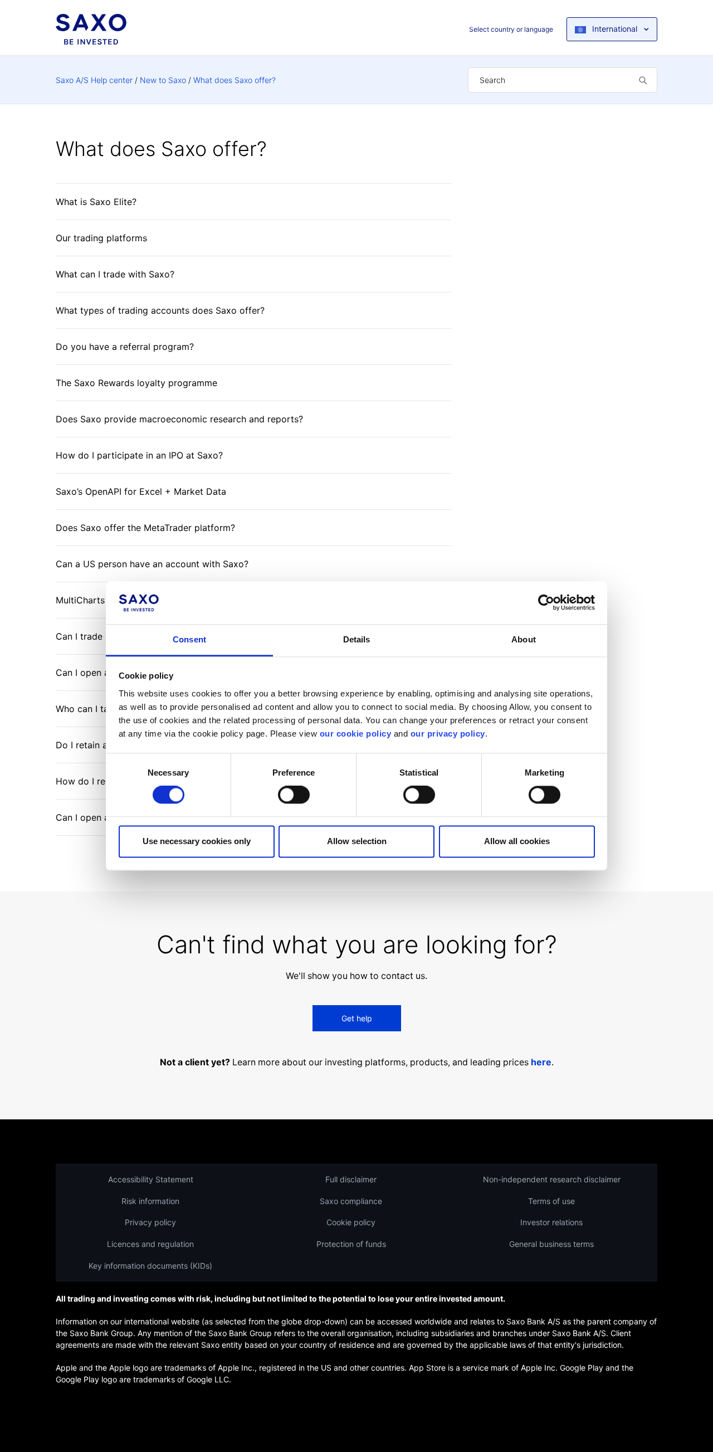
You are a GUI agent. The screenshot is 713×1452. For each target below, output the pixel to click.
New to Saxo (163, 80)
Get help (356, 1018)
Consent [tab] (189, 639)
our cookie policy (356, 733)
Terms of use (551, 1201)
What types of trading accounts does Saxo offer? (160, 310)
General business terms (551, 1244)
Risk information (150, 1201)
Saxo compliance (351, 1201)
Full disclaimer (351, 1179)
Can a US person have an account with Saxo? (152, 563)
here (541, 1062)
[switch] (294, 795)
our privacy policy (448, 733)
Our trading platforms (101, 237)
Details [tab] (356, 639)
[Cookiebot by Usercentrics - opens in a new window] (546, 603)
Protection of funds (351, 1244)
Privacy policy (150, 1222)
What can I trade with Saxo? (115, 274)
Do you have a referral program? (125, 346)
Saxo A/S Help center (94, 80)
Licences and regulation (150, 1244)
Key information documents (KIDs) (150, 1265)
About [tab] (523, 639)
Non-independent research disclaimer (552, 1179)
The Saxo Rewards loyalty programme (136, 382)
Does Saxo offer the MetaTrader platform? (145, 527)
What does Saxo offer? (234, 80)
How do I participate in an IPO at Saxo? (139, 455)
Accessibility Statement (150, 1179)
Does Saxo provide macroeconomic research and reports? (179, 419)
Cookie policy (350, 1222)
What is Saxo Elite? (96, 201)
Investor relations (551, 1222)
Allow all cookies (517, 841)
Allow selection (357, 841)
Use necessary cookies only (197, 841)
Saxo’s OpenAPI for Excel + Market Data (141, 491)
